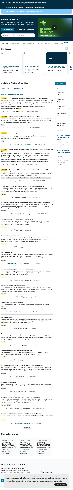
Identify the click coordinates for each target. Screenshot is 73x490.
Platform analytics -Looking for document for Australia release (17, 219)
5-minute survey (19, 3)
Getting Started (15, 43)
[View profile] (17, 111)
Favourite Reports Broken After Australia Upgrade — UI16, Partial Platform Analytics (22, 186)
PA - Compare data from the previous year (12, 334)
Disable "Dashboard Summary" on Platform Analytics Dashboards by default (23, 365)
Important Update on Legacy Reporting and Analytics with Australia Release (28, 98)
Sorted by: (3, 94)
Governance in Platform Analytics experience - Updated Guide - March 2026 (28, 169)
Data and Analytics (29, 7)
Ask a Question (60, 83)
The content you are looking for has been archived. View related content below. (24, 11)
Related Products (58, 43)
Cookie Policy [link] (40, 480)
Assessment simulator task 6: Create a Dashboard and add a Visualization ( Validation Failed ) (27, 202)
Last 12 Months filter (6, 317)
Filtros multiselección (6, 252)
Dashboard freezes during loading (10, 235)
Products (21, 7)
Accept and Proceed (61, 484)
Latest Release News (7, 29)
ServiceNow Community (11, 7)
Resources (48, 43)
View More (27, 427)
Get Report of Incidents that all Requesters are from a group (16, 350)
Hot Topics (5, 43)
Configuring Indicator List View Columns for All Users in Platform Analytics (20, 397)
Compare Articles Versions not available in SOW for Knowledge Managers (22, 413)
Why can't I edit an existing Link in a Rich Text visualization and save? (19, 269)
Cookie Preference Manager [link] (55, 480)
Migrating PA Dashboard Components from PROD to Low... (63, 152)
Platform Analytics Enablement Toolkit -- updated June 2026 (24, 116)
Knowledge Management (9, 382)
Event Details (5, 453)
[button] (67, 42)
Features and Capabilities (28, 43)
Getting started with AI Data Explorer (11, 53)
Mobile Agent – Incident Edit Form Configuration (13, 285)
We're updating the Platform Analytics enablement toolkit (56, 54)
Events (40, 43)
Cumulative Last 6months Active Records (12, 302)
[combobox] (23, 35)
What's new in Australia (30, 53)
